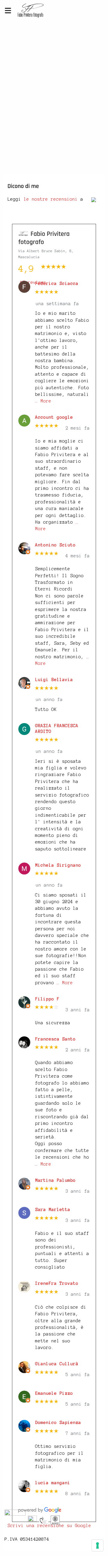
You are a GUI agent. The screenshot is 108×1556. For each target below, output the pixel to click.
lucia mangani (52, 1482)
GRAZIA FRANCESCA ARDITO (56, 728)
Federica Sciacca (56, 283)
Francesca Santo (55, 1039)
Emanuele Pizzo (54, 1393)
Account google (54, 417)
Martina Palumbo (55, 1180)
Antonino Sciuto (55, 545)
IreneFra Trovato (56, 1283)
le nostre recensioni (51, 199)
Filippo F (47, 999)
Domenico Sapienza (58, 1422)
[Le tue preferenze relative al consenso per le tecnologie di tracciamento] (97, 1545)
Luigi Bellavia (54, 679)
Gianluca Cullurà (56, 1363)
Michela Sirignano (58, 865)
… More (43, 401)
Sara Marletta (52, 1209)
